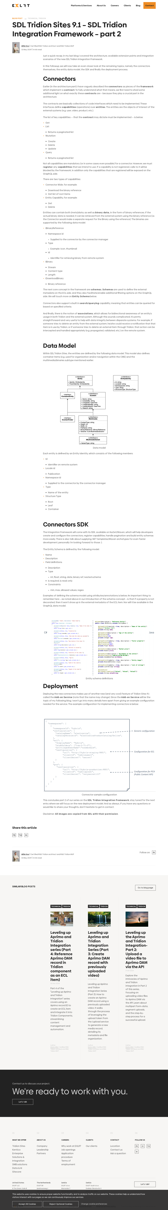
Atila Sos (25, 46)
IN (26, 835)
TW (20, 835)
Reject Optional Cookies (60, 1204)
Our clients (91, 1146)
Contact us (116, 1149)
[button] (81, 5)
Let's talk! (145, 1184)
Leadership (42, 1149)
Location (115, 1146)
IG (143, 1146)
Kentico (16, 1149)
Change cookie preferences (94, 1204)
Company (42, 1146)
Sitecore (16, 1171)
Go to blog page (145, 887)
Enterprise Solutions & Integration (18, 1157)
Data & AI (17, 1168)
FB (14, 835)
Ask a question (118, 1153)
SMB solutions (19, 1164)
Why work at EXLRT (71, 1146)
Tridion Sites (18, 1146)
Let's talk (23, 1101)
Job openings (68, 1149)
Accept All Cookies (27, 1204)
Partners (41, 1153)
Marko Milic (54, 1047)
